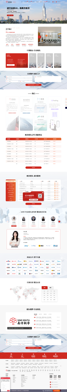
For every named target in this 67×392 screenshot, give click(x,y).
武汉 (44, 295)
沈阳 (27, 370)
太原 (24, 370)
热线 (66, 102)
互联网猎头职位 (18, 363)
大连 (20, 371)
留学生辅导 (16, 367)
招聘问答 (40, 314)
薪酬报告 (45, 314)
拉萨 (22, 371)
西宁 (54, 370)
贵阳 (45, 370)
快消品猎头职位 (55, 363)
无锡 (50, 370)
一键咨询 (40, 107)
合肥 (47, 299)
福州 (34, 370)
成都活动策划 (52, 366)
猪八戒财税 (25, 366)
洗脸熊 (28, 367)
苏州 (47, 295)
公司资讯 (49, 314)
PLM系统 (20, 367)
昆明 (47, 370)
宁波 (54, 297)
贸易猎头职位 (31, 363)
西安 (54, 293)
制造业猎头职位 (17, 364)
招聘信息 (22, 366)
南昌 (36, 370)
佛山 (44, 299)
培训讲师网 (31, 367)
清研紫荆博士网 (18, 366)
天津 (44, 297)
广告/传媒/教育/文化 (23, 382)
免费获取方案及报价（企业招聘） (33, 84)
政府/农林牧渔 (23, 385)
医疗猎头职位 (30, 364)
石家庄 (54, 299)
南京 (54, 295)
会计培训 (56, 367)
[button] (39, 37)
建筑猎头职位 (27, 363)
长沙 (47, 297)
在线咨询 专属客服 (33, 199)
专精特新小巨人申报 (47, 366)
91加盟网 (45, 367)
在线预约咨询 (57, 231)
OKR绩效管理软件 (34, 366)
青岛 (51, 299)
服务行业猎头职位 (35, 364)
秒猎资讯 (14, 382)
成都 (47, 293)
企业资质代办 (52, 367)
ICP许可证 (48, 367)
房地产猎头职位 (23, 363)
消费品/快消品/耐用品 (23, 380)
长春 (29, 370)
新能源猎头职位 (46, 363)
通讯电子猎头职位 (13, 363)
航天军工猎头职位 (41, 363)
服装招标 (39, 367)
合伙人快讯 (14, 380)
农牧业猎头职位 (40, 364)
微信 (66, 105)
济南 (38, 370)
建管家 (42, 367)
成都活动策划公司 (24, 367)
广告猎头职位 (21, 364)
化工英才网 (29, 366)
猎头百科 (35, 314)
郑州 (51, 295)
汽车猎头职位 (12, 364)
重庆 (44, 293)
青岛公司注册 (42, 366)
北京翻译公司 (12, 367)
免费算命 (38, 366)
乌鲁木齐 (28, 371)
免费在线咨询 (56, 390)
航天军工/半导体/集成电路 (24, 378)
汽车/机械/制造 (23, 381)
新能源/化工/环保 (23, 379)
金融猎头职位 (26, 364)
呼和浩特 (30, 371)
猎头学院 (14, 378)
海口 (43, 370)
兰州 (56, 370)
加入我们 (33, 378)
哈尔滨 (32, 370)
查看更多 (33, 167)
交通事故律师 (56, 366)
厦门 (52, 370)
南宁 (40, 370)
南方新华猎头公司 (13, 366)
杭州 (51, 293)
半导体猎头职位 (36, 363)
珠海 (59, 370)
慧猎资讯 (14, 381)
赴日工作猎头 (35, 367)
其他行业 (22, 386)
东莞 (51, 297)
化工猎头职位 (51, 363)
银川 (24, 371)
